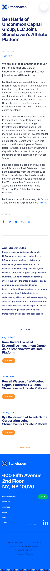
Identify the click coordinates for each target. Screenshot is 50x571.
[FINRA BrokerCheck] (25, 554)
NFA (28, 550)
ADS (37, 546)
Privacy (23, 546)
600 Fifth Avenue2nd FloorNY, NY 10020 (22, 481)
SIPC (33, 550)
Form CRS (31, 546)
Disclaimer (14, 546)
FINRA (43, 202)
